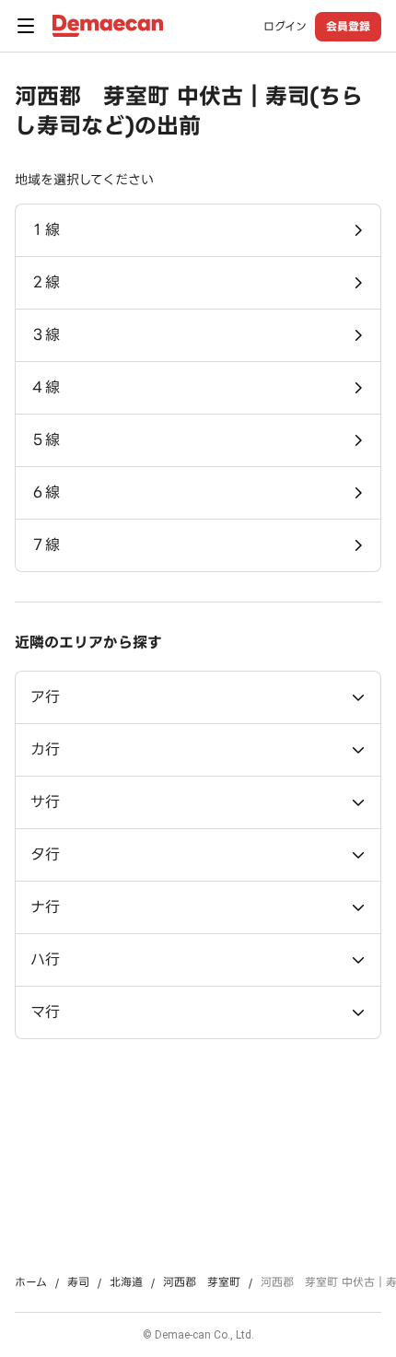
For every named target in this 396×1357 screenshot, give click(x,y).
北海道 (126, 1282)
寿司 (78, 1282)
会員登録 (348, 26)
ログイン (285, 26)
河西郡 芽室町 (201, 1282)
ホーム (31, 1282)
